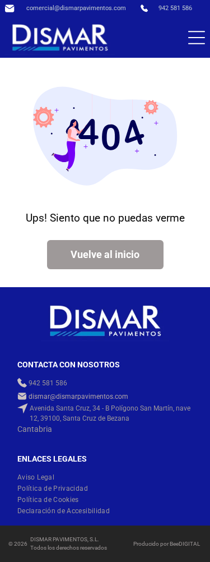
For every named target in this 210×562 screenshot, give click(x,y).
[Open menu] (197, 37)
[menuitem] (40, 477)
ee (176, 544)
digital (189, 544)
